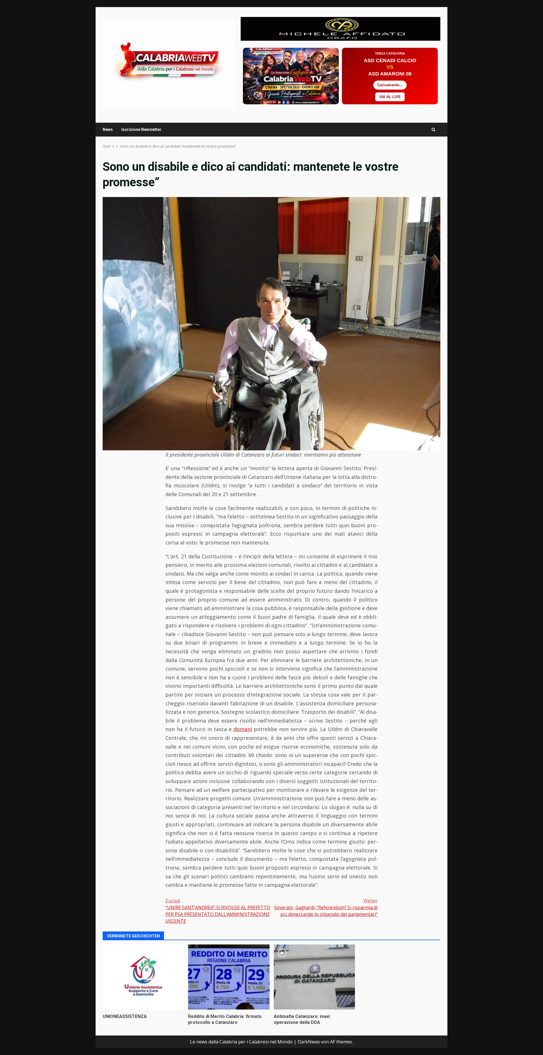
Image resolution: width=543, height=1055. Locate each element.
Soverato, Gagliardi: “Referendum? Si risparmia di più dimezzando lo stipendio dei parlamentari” (326, 907)
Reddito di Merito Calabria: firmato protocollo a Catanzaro (228, 976)
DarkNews (309, 1042)
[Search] (433, 129)
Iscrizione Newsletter (141, 129)
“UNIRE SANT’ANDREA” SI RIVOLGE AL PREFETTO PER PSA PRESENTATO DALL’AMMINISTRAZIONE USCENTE (217, 911)
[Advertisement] (340, 28)
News (108, 129)
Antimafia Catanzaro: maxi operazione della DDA (314, 976)
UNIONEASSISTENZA (143, 976)
